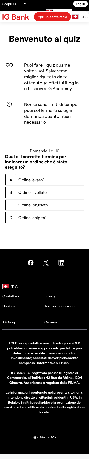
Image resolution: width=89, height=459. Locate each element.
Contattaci (10, 296)
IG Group (9, 322)
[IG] (16, 17)
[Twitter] (46, 262)
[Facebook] (31, 262)
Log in (80, 4)
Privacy (50, 296)
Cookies (8, 306)
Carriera (50, 322)
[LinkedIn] (62, 262)
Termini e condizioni (59, 306)
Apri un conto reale (52, 17)
